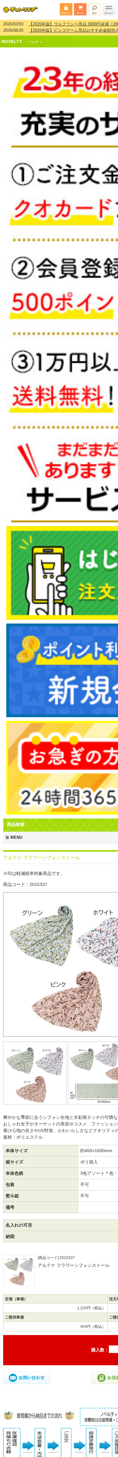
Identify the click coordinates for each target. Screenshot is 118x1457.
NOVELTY (12, 37)
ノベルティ (33, 38)
